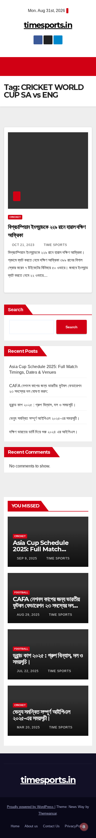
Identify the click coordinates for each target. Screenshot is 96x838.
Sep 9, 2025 (27, 558)
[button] (88, 66)
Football (21, 592)
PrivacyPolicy (75, 826)
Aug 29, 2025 (28, 615)
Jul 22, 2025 (28, 671)
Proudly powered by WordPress (31, 807)
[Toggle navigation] (49, 66)
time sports (55, 245)
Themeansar (47, 813)
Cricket (15, 217)
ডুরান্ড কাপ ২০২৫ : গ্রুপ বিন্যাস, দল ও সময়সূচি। (42, 405)
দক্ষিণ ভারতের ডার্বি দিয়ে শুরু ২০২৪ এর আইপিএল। (43, 432)
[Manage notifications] (84, 827)
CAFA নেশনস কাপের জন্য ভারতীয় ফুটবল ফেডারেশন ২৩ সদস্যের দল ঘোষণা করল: (46, 605)
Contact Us (51, 826)
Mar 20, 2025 (28, 727)
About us (31, 826)
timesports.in (48, 25)
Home (15, 826)
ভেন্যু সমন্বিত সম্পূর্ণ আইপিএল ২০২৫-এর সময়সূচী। (44, 418)
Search (15, 309)
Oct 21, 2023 (23, 245)
